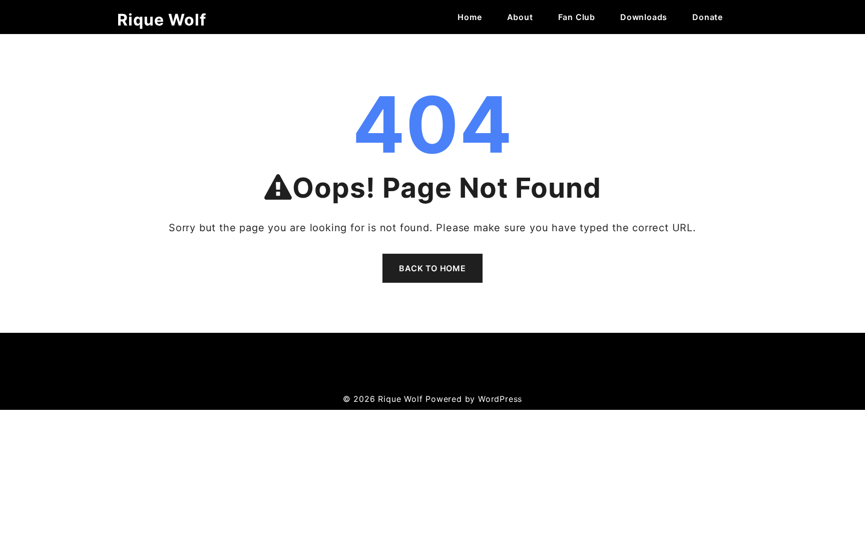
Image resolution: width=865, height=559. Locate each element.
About (520, 17)
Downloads (643, 17)
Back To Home (432, 268)
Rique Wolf (161, 20)
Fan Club (576, 17)
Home (470, 17)
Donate (707, 17)
